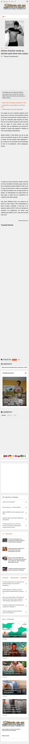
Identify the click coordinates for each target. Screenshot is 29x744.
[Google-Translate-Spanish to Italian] (24, 456)
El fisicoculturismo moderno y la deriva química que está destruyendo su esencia (16, 550)
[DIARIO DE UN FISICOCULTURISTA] (14, 8)
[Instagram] (9, 1)
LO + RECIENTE (7, 534)
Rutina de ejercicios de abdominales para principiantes (12, 690)
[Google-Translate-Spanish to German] (10, 456)
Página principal (5, 735)
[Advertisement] (14, 12)
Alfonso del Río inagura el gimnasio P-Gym (14, 102)
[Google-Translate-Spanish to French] (7, 456)
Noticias (6, 48)
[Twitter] (1, 1)
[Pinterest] (4, 1)
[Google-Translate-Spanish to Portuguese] (21, 456)
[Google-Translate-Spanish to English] (16, 456)
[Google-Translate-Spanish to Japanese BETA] (13, 456)
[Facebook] (15, 1)
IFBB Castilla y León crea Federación (12, 109)
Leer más (5, 639)
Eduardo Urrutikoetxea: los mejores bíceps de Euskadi (12, 387)
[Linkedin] (7, 1)
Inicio (2, 48)
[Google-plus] (12, 1)
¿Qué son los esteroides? (13, 635)
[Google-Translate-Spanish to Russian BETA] (18, 456)
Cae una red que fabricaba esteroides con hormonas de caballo (12, 400)
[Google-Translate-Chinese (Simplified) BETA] (4, 456)
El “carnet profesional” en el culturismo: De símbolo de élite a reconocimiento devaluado (16, 540)
